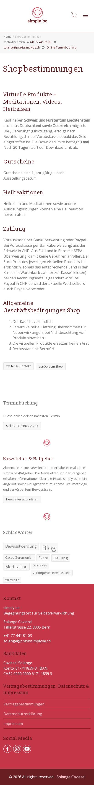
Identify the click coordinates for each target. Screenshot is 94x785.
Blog (49, 547)
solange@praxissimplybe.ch (21, 47)
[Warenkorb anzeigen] (73, 15)
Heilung (60, 558)
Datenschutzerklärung (22, 713)
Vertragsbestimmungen (23, 704)
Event (43, 557)
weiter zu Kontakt (18, 366)
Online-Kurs (40, 565)
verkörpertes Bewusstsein (51, 573)
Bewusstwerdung (21, 546)
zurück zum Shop (51, 366)
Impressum (13, 723)
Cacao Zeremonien (19, 558)
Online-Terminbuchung (61, 47)
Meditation (16, 566)
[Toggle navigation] (86, 15)
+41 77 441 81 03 (41, 42)
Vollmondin (12, 579)
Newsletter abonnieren (22, 499)
